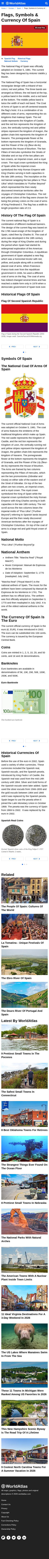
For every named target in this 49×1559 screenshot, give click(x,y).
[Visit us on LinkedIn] (24, 1538)
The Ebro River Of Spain (16, 978)
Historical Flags (24, 59)
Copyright (5, 1513)
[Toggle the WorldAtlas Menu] (2, 3)
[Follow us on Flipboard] (3, 1538)
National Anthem (11, 61)
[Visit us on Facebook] (8, 1538)
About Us (5, 1517)
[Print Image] (40, 27)
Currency (24, 61)
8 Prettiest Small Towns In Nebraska (23, 1202)
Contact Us (5, 1504)
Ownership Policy (8, 1529)
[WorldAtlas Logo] (16, 3)
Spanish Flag (9, 59)
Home (3, 1500)
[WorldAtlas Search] (46, 3)
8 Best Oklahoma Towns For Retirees (24, 1130)
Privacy (4, 1508)
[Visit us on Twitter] (14, 1538)
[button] (12, 347)
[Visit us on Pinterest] (19, 1538)
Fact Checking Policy (10, 1521)
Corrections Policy (8, 1525)
